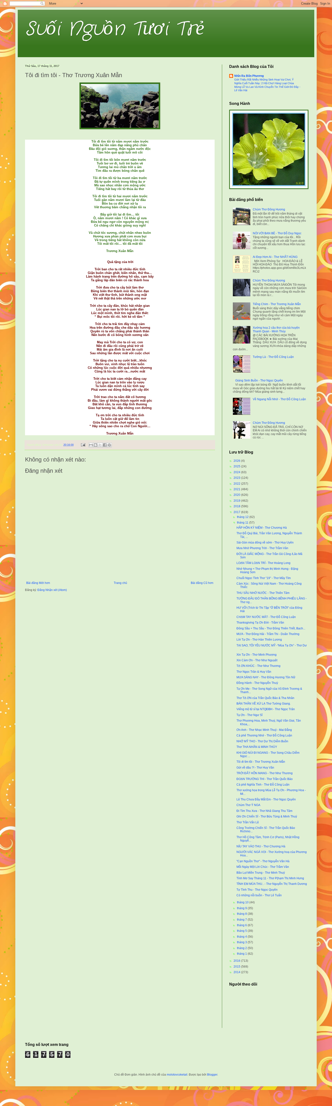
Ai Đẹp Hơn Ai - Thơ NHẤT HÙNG (275, 257)
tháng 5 (242, 931)
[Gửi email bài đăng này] (90, 445)
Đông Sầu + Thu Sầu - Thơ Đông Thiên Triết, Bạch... (270, 628)
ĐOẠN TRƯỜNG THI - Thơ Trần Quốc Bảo (264, 779)
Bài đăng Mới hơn (38, 583)
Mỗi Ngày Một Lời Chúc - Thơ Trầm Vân (262, 867)
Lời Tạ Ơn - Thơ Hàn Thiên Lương (259, 639)
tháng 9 (242, 908)
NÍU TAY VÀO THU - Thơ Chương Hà (260, 846)
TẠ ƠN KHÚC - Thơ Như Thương (258, 666)
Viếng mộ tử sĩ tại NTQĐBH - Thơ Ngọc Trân (265, 709)
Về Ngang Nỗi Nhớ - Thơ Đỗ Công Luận (279, 399)
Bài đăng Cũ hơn (202, 583)
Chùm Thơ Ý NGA (248, 805)
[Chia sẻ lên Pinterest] (109, 445)
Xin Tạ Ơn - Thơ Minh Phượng (256, 654)
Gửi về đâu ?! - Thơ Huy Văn (255, 767)
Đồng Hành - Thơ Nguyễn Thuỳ (257, 683)
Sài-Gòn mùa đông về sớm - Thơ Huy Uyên (265, 542)
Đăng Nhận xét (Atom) (52, 590)
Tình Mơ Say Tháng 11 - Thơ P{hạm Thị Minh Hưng (270, 878)
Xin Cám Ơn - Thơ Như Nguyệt (256, 660)
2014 (237, 972)
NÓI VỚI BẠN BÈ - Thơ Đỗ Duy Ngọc (277, 233)
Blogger (212, 1074)
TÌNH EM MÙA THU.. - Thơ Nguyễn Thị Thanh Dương (271, 884)
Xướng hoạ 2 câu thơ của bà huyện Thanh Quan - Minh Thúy (276, 329)
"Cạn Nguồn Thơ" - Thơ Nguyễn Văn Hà (262, 861)
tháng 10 (243, 902)
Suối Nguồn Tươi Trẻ (114, 29)
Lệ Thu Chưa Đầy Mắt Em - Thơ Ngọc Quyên (266, 799)
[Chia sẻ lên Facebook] (104, 445)
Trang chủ (120, 583)
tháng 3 (242, 942)
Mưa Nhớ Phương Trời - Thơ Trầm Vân (262, 548)
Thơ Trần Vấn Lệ (247, 822)
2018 (237, 506)
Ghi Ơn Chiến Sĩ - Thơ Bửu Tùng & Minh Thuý (266, 816)
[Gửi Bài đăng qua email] (83, 444)
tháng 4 (242, 936)
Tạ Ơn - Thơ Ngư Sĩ (249, 715)
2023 (237, 478)
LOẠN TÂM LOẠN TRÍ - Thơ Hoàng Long (263, 563)
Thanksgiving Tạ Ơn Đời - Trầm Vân (260, 622)
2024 (237, 472)
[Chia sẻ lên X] (100, 445)
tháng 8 (242, 914)
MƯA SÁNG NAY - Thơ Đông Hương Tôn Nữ (265, 677)
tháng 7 (242, 919)
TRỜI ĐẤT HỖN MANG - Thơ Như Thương (264, 773)
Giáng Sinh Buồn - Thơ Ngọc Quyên (259, 380)
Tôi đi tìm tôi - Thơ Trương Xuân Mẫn (260, 761)
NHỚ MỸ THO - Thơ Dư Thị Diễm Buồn (262, 741)
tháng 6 (242, 925)
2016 (237, 960)
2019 (237, 500)
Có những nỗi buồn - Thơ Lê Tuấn (259, 895)
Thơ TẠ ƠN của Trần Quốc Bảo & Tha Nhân (265, 698)
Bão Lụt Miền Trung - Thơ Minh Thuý (260, 872)
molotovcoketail (177, 1074)
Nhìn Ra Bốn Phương (249, 76)
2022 (237, 483)
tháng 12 (243, 517)
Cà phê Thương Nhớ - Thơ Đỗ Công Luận (264, 735)
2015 (237, 966)
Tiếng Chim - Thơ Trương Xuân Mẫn (277, 304)
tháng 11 (243, 522)
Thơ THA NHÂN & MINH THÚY (256, 747)
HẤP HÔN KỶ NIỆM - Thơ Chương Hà (261, 527)
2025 (237, 466)
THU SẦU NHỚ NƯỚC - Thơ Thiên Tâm (262, 593)
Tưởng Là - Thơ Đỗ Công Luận (273, 357)
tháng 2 (242, 948)
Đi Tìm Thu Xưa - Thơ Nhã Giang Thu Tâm (264, 811)
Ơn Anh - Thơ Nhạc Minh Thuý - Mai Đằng (264, 730)
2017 (237, 512)
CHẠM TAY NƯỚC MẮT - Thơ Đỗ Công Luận (266, 617)
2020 (237, 495)
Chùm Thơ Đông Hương (269, 209)
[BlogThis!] (95, 445)
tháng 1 (242, 953)
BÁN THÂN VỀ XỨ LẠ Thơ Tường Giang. (263, 703)
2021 (237, 489)
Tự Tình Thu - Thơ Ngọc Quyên (257, 889)
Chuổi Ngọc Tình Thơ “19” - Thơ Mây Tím (263, 578)
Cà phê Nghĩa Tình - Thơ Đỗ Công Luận (262, 784)
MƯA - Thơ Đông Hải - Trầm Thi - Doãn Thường (267, 634)
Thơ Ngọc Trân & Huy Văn (253, 671)
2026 (237, 460)
